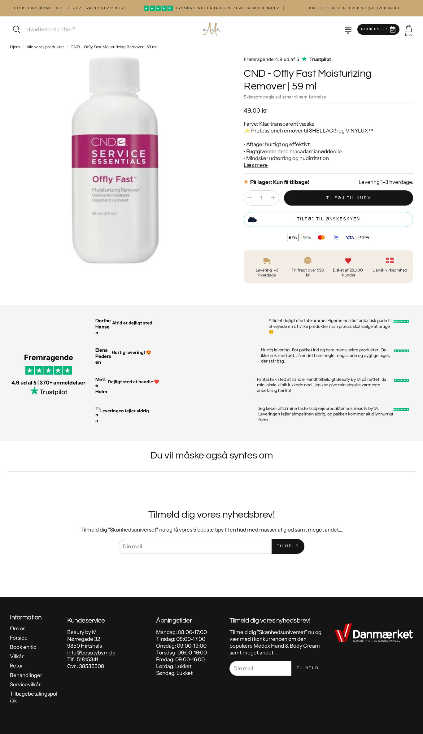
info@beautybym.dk (91, 652)
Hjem (15, 46)
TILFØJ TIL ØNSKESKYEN (328, 219)
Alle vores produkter (45, 46)
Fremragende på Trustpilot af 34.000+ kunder (211, 8)
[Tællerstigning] (273, 197)
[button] (348, 29)
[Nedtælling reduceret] (249, 197)
